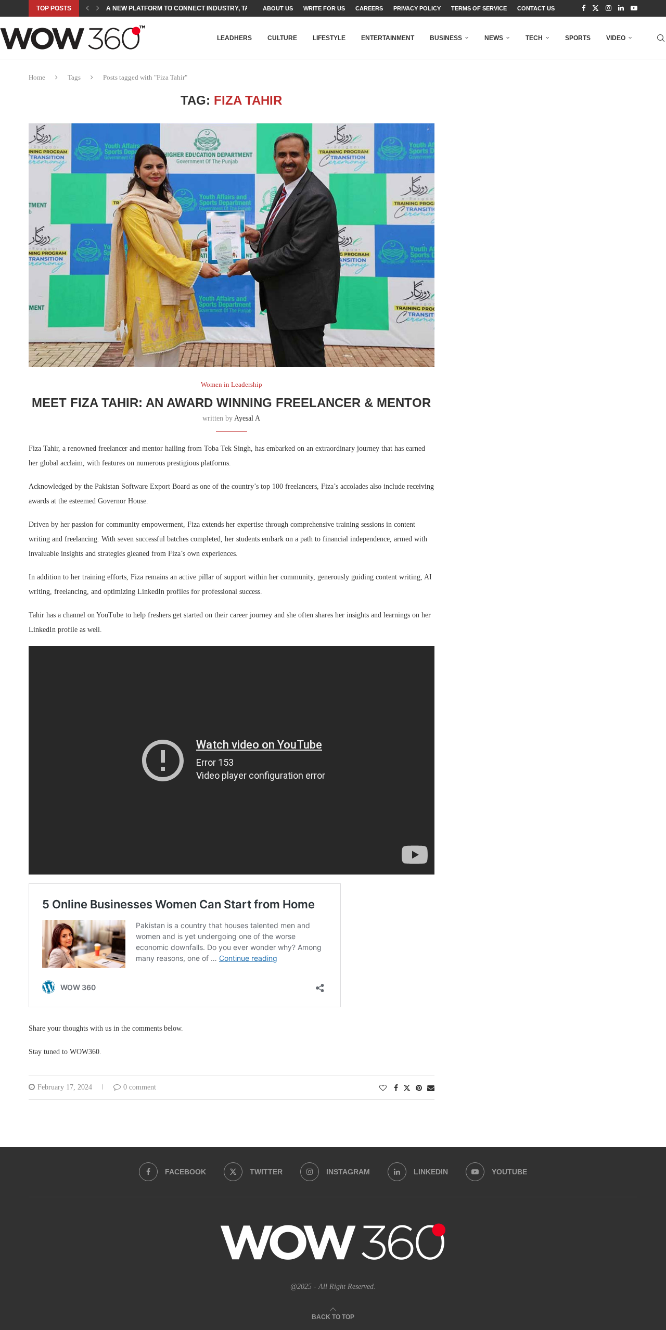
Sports (578, 38)
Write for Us (324, 8)
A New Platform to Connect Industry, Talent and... (196, 8)
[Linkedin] (621, 8)
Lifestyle (329, 38)
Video (615, 38)
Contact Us (536, 8)
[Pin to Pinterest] (419, 1088)
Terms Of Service (479, 8)
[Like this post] (383, 1088)
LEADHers (234, 38)
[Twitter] (595, 8)
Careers (369, 8)
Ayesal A (247, 418)
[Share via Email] (430, 1088)
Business (446, 38)
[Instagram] (608, 8)
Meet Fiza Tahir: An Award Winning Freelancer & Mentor (231, 403)
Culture (282, 38)
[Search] (661, 38)
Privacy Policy (417, 8)
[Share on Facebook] (396, 1088)
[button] (87, 8)
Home (37, 77)
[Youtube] (634, 8)
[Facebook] (583, 8)
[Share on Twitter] (407, 1088)
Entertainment (387, 38)
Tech (534, 38)
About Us (278, 8)
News (493, 38)
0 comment (139, 1087)
